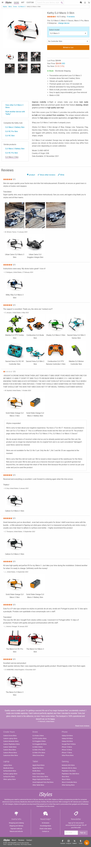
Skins (16, 2)
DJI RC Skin (10, 136)
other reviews (47, 175)
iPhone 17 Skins (67, 752)
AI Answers (45, 823)
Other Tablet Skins (38, 785)
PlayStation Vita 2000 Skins (70, 774)
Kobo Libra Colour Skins (40, 776)
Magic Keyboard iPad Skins (41, 779)
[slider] (51, 16)
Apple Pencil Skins (38, 765)
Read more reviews (82, 726)
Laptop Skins (7, 765)
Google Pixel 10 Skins (69, 744)
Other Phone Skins (67, 755)
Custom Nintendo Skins (10, 741)
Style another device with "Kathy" (15, 113)
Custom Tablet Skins (9, 747)
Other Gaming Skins (68, 785)
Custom (30, 2)
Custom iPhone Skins (10, 752)
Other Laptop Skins (9, 779)
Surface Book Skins (9, 771)
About (14, 840)
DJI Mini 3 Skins (38, 747)
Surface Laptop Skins (10, 774)
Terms (5, 844)
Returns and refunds (16, 831)
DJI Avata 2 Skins (38, 735)
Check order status (46, 828)
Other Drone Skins (38, 755)
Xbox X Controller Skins (69, 782)
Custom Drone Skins (9, 735)
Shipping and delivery (16, 826)
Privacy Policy (16, 844)
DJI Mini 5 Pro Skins (39, 752)
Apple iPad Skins (38, 768)
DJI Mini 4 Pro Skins (39, 750)
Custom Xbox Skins (9, 750)
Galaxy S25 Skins (67, 738)
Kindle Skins (36, 771)
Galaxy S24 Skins (67, 735)
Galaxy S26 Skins (67, 741)
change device (63, 23)
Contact (29, 840)
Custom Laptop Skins (10, 738)
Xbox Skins (65, 776)
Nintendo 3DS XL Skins (69, 768)
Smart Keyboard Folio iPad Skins (43, 782)
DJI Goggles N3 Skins (39, 744)
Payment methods (16, 828)
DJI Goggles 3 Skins (39, 741)
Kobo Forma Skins (38, 774)
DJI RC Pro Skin (11, 131)
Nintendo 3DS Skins (68, 765)
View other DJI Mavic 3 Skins (14, 106)
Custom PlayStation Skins (11, 744)
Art (22, 2)
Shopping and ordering (16, 823)
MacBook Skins (8, 768)
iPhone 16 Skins (67, 750)
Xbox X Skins (66, 779)
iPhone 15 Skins (67, 747)
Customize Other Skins (10, 755)
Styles (8, 2)
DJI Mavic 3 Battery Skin (14, 127)
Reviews (21, 840)
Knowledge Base (45, 826)
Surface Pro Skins (9, 776)
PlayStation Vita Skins (69, 771)
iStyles (5, 6)
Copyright (9, 844)
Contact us (45, 831)
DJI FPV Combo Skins (39, 738)
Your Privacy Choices (26, 844)
